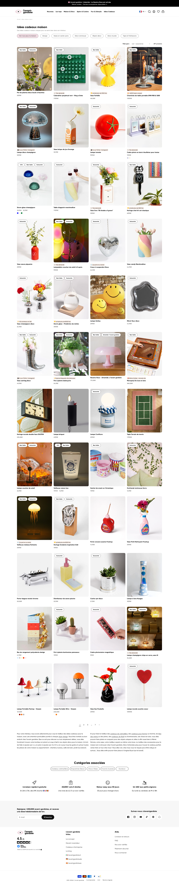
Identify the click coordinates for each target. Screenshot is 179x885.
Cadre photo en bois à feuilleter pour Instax (143, 152)
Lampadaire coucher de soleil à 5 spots (68, 267)
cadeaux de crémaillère (119, 734)
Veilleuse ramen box (61, 488)
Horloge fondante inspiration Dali (66, 545)
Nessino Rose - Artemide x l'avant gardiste (106, 378)
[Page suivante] (99, 725)
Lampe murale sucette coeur (137, 709)
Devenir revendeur (73, 843)
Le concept (70, 839)
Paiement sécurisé (121, 849)
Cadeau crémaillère (60, 769)
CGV (98, 880)
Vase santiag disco (24, 381)
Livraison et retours (122, 837)
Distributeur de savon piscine (64, 599)
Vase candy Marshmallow (136, 264)
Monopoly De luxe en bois (136, 381)
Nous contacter (121, 853)
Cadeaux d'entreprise (74, 847)
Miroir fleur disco (133, 321)
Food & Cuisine (108, 769)
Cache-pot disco (96, 599)
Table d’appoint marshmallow (64, 207)
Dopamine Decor (78, 769)
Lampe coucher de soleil (26, 488)
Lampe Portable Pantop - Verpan (29, 709)
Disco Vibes (93, 769)
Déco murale (112, 36)
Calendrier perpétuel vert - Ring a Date (68, 96)
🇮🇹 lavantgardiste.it (73, 855)
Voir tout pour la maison (27, 36)
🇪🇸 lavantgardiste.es (73, 863)
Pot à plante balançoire (62, 381)
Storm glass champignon (26, 207)
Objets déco (97, 36)
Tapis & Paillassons (130, 36)
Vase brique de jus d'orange (64, 149)
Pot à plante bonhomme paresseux (66, 652)
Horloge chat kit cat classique (138, 210)
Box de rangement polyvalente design (31, 652)
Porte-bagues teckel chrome (27, 599)
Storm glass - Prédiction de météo (66, 324)
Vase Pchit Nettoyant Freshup (138, 542)
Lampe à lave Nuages (135, 599)
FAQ (116, 841)
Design (44, 36)
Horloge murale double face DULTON (30, 434)
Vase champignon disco (25, 324)
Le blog (69, 851)
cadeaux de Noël (118, 737)
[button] (69, 12)
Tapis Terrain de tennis (135, 434)
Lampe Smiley (95, 321)
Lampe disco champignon (26, 152)
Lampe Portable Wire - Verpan (65, 709)
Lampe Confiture (96, 434)
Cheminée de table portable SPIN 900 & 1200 (143, 96)
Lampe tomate (95, 152)
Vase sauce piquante (24, 264)
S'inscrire (48, 817)
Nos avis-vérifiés (121, 845)
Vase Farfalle (95, 96)
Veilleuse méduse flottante (27, 545)
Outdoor (122, 769)
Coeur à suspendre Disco (99, 267)
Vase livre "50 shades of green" (101, 210)
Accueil (18, 19)
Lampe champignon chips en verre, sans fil (142, 655)
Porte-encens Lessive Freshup (101, 542)
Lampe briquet (59, 434)
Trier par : (126, 44)
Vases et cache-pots (61, 36)
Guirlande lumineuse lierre (137, 488)
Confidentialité (90, 880)
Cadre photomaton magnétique (102, 652)
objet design (63, 737)
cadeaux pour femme (139, 734)
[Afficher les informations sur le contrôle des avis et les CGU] (41, 849)
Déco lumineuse (80, 36)
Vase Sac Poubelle (97, 709)
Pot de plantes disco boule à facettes (30, 93)
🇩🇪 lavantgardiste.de (74, 859)
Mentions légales (107, 880)
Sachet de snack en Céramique (101, 488)
